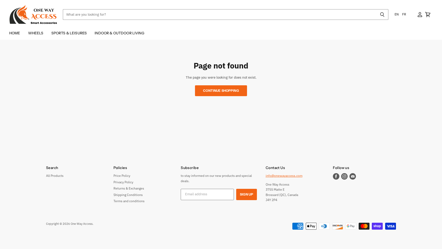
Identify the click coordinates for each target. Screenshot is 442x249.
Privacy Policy (123, 182)
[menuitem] (396, 14)
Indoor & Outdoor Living (119, 33)
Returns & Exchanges (128, 188)
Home (14, 33)
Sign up (246, 194)
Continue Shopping (221, 91)
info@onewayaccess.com (284, 176)
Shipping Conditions (128, 195)
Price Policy (121, 176)
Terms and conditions (129, 201)
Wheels (36, 33)
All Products (55, 176)
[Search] (382, 14)
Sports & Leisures (69, 33)
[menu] (400, 14)
